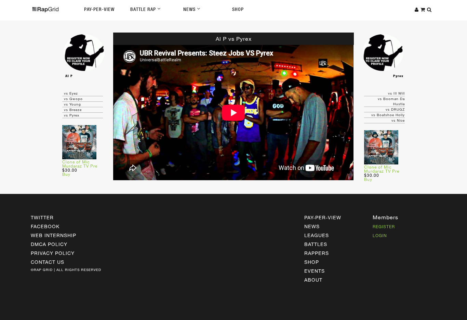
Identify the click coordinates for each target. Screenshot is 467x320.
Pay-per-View (322, 217)
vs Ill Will (396, 93)
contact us (47, 262)
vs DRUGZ (395, 109)
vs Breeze (73, 110)
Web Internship (53, 235)
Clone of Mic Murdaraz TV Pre (79, 164)
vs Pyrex (71, 115)
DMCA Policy (49, 244)
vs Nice (398, 120)
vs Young (72, 104)
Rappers (316, 253)
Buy (66, 174)
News (190, 9)
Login (380, 235)
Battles (315, 244)
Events (314, 271)
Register (384, 226)
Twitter (42, 217)
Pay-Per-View (99, 9)
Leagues (316, 235)
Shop (238, 9)
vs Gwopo (73, 99)
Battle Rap (143, 9)
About (313, 280)
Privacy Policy (53, 253)
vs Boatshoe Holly (388, 115)
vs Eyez (71, 93)
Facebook (45, 226)
